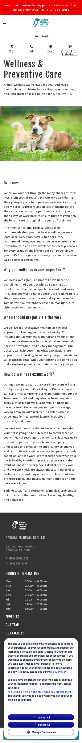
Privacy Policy (57, 671)
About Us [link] (12, 616)
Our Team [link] (12, 624)
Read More (61, 9)
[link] (41, 23)
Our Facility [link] (15, 633)
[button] (6, 23)
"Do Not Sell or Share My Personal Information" (40, 691)
